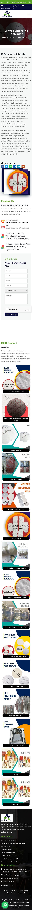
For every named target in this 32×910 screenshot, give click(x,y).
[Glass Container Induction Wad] (16, 614)
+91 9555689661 (23, 222)
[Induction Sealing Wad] (16, 378)
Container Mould (16, 480)
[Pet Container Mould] (16, 703)
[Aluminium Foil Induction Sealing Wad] (16, 408)
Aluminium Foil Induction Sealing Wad (13, 843)
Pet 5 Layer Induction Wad (16, 686)
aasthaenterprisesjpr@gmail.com (12, 6)
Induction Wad (16, 450)
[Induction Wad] (16, 437)
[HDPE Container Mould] (16, 732)
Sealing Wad (16, 804)
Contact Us (21, 893)
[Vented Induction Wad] (16, 496)
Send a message (11, 315)
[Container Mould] (16, 467)
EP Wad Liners (16, 539)
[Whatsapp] (5, 905)
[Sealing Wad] (16, 791)
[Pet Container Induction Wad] (16, 555)
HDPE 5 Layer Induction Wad (16, 657)
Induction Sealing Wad (16, 391)
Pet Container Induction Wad (16, 568)
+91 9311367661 (11, 222)
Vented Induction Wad (16, 509)
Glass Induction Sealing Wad (16, 598)
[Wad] (16, 762)
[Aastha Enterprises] (7, 14)
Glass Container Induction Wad (16, 627)
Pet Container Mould (16, 716)
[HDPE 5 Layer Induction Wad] (16, 644)
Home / (4, 37)
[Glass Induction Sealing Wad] (16, 585)
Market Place (11, 893)
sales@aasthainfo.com (10, 878)
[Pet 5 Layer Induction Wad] (16, 673)
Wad (16, 775)
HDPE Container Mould (16, 745)
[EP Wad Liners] (16, 526)
